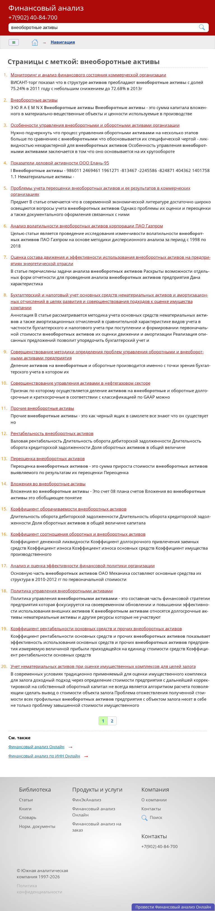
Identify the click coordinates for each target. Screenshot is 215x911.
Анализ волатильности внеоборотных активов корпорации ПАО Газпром (87, 226)
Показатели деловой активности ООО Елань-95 (60, 163)
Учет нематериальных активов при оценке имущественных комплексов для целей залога (103, 666)
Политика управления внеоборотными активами (62, 591)
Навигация (63, 42)
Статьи (26, 799)
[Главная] (35, 42)
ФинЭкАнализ (86, 799)
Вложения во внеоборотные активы (48, 483)
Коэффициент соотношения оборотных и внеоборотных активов (78, 534)
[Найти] (202, 27)
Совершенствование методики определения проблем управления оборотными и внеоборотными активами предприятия (107, 355)
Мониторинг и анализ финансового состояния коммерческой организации (88, 74)
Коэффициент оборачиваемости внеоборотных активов (69, 509)
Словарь (27, 817)
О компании (154, 799)
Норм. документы (37, 826)
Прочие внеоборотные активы (42, 408)
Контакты (151, 808)
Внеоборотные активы (34, 100)
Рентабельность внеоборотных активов (52, 433)
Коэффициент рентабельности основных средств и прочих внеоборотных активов (96, 628)
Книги (25, 808)
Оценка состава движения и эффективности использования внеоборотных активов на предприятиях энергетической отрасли (111, 260)
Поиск (156, 817)
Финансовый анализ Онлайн (36, 746)
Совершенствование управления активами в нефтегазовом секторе (80, 383)
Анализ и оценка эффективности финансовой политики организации (83, 565)
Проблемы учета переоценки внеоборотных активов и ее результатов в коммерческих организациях (100, 191)
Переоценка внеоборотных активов (48, 458)
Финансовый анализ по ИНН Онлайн (44, 756)
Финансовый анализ (46, 8)
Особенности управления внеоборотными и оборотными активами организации (95, 125)
